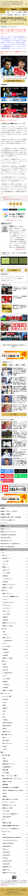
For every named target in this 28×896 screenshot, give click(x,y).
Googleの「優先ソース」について (13, 220)
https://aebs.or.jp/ (5, 885)
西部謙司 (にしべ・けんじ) (16, 226)
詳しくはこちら (6, 6)
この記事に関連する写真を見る (14, 81)
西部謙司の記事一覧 (20, 249)
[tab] (2, 12)
